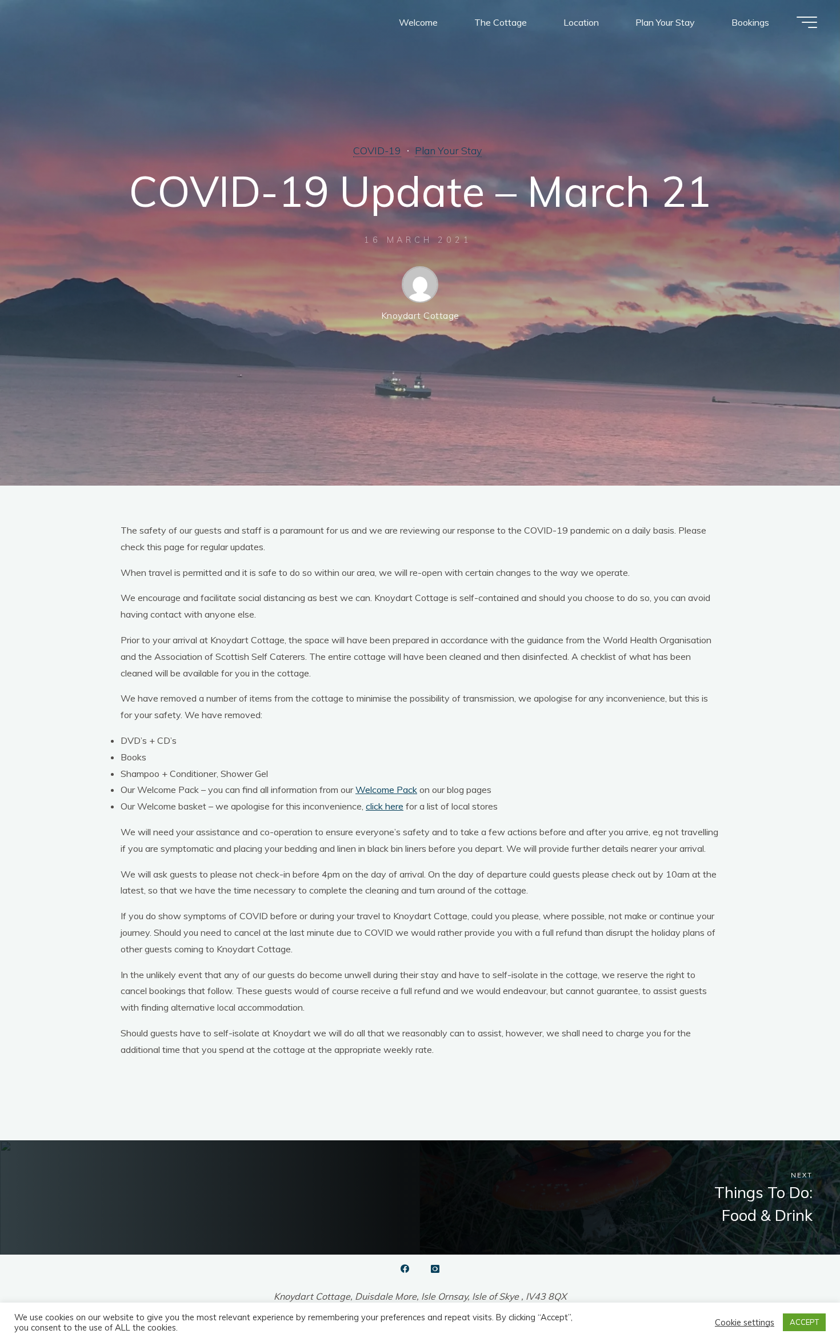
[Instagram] (435, 1269)
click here (384, 806)
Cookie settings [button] (744, 1322)
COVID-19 (377, 150)
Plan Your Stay (448, 150)
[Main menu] (807, 22)
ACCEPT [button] (804, 1322)
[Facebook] (405, 1269)
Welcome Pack (386, 789)
